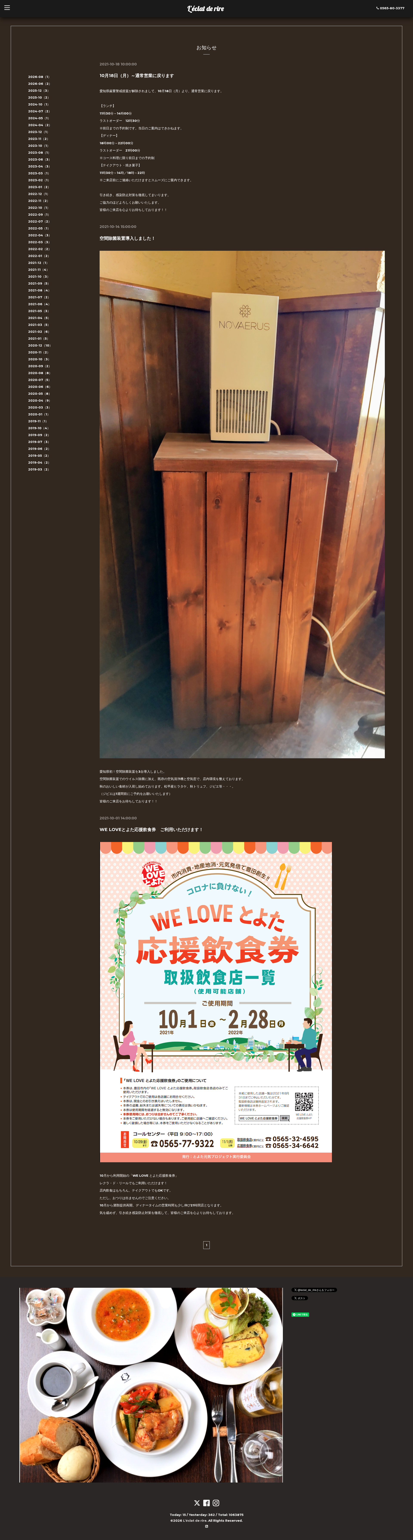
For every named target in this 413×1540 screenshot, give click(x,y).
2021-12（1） (38, 263)
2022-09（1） (39, 214)
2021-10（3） (39, 276)
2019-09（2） (39, 435)
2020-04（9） (40, 400)
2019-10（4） (39, 428)
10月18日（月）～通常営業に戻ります (137, 75)
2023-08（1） (39, 152)
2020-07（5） (39, 380)
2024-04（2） (40, 125)
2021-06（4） (39, 304)
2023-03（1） (39, 173)
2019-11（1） (38, 421)
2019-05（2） (39, 455)
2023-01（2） (39, 187)
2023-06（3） (40, 159)
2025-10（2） (39, 97)
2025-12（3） (39, 90)
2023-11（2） (39, 139)
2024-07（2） (40, 111)
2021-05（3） (39, 311)
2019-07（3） (39, 442)
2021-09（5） (39, 283)
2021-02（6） (39, 332)
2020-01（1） (39, 414)
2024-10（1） (39, 104)
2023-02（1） (39, 180)
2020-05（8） (40, 394)
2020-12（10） (40, 345)
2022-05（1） (39, 228)
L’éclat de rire (205, 8)
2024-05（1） (39, 118)
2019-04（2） (39, 462)
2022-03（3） (39, 242)
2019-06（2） (39, 449)
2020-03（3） (40, 407)
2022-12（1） (39, 194)
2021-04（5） (39, 318)
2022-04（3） (40, 235)
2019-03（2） (39, 469)
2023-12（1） (39, 132)
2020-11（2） (39, 352)
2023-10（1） (39, 146)
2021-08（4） (39, 290)
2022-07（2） (39, 221)
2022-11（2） (39, 201)
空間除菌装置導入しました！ (128, 238)
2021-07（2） (39, 297)
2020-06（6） (40, 387)
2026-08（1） (39, 77)
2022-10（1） (39, 208)
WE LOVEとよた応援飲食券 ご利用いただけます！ (151, 829)
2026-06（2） (40, 84)
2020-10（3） (39, 359)
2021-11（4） (38, 270)
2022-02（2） (39, 249)
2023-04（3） (40, 166)
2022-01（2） (39, 256)
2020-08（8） (40, 373)
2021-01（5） (39, 338)
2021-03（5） (39, 325)
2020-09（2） (40, 366)
